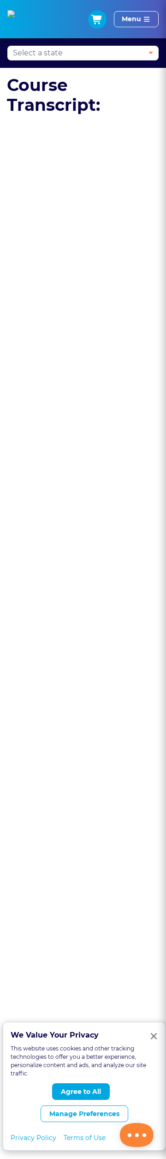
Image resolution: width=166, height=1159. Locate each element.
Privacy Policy (33, 1138)
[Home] (19, 19)
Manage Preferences (84, 1114)
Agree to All (81, 1091)
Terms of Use (85, 1138)
